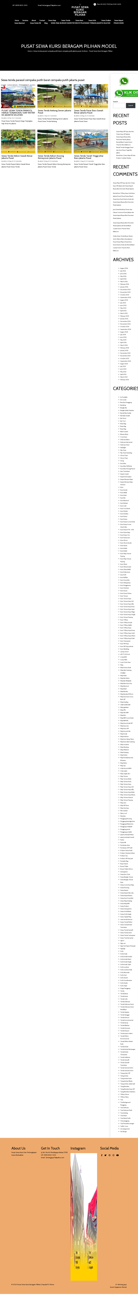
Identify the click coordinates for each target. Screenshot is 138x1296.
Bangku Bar (123, 408)
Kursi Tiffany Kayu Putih (127, 638)
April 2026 (123, 279)
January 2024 (124, 350)
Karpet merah (124, 474)
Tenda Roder (124, 1047)
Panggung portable (126, 832)
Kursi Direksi (124, 511)
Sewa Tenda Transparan (127, 935)
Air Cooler (123, 400)
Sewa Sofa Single (125, 914)
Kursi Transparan (125, 641)
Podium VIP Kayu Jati (126, 858)
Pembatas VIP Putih (126, 848)
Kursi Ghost (123, 540)
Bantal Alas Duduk (125, 413)
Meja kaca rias (124, 726)
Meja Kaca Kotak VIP (126, 723)
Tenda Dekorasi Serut (127, 1004)
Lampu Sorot (124, 652)
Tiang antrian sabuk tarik (127, 1084)
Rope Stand (124, 864)
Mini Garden (124, 811)
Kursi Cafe (123, 506)
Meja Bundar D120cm (126, 694)
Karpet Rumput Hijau (126, 479)
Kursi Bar (122, 498)
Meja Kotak (123, 734)
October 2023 (124, 358)
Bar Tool (122, 421)
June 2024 (123, 337)
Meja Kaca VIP (124, 728)
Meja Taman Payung (126, 800)
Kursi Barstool (124, 500)
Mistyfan (123, 816)
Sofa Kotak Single (125, 962)
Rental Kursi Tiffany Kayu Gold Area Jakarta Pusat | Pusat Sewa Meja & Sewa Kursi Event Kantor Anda (124, 196)
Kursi (121, 487)
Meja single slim (125, 774)
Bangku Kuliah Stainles (127, 410)
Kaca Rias (123, 463)
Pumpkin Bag (124, 861)
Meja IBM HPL (124, 720)
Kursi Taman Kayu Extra (127, 607)
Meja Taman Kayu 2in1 (127, 787)
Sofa (121, 951)
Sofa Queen (124, 978)
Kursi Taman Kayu (125, 599)
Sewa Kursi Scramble (126, 898)
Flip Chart (123, 450)
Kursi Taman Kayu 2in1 (127, 601)
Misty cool (123, 813)
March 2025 (124, 313)
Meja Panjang (124, 752)
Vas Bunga (123, 1131)
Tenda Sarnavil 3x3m (126, 1068)
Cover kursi (123, 437)
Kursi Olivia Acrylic (125, 567)
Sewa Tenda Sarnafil (126, 930)
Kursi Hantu (123, 545)
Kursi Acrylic (123, 490)
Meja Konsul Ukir (125, 731)
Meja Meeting (124, 747)
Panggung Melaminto (126, 824)
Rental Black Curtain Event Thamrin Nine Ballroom (122, 228)
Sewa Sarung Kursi (126, 909)
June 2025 (123, 305)
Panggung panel (125, 829)
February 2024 (124, 348)
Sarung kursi (124, 872)
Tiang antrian (124, 1076)
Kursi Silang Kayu (125, 583)
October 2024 (124, 326)
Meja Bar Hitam (125, 678)
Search (115, 102)
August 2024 (124, 332)
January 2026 (124, 287)
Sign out (122, 943)
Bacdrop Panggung (126, 402)
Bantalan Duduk (125, 416)
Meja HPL (123, 710)
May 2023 (123, 372)
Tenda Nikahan (124, 1025)
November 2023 (125, 356)
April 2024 (123, 342)
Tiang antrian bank (126, 1078)
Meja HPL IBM (124, 712)
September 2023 (125, 361)
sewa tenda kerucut (126, 919)
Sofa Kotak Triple (125, 964)
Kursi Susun (123, 591)
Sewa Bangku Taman (126, 877)
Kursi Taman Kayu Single (127, 614)
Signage (122, 948)
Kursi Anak (123, 495)
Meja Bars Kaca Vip (126, 683)
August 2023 (124, 364)
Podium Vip (124, 856)
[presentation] (72, 1217)
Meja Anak (123, 675)
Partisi (122, 840)
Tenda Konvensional (126, 1020)
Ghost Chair (124, 455)
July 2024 (123, 334)
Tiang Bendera (124, 1086)
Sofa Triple (123, 986)
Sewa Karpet (124, 890)
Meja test (123, 803)
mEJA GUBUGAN (125, 705)
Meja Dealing (124, 702)
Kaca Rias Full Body (126, 466)
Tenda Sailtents (125, 1057)
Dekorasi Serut (124, 445)
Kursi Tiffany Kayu (125, 628)
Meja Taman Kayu (125, 784)
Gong (122, 461)
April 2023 (123, 374)
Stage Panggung (125, 988)
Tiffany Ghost (124, 1094)
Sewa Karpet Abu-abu (127, 893)
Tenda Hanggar (125, 1015)
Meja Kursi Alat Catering (127, 742)
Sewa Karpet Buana (126, 895)
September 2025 (125, 297)
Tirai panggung (124, 1121)
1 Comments (17, 118)
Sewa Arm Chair (125, 874)
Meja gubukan (124, 707)
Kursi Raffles (124, 577)
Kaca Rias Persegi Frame (127, 469)
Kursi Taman (124, 596)
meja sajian (123, 771)
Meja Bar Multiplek (125, 681)
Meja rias (123, 766)
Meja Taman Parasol (126, 797)
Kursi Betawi (124, 503)
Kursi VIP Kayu (124, 644)
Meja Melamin (124, 750)
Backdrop (123, 405)
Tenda (122, 991)
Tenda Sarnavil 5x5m (126, 1070)
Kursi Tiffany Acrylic (126, 622)
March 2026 (124, 281)
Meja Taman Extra (125, 781)
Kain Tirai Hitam (125, 471)
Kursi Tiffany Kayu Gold (127, 633)
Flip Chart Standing (126, 453)
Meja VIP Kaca (124, 805)
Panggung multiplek (126, 826)
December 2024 (125, 321)
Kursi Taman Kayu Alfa (127, 604)
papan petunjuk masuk (127, 837)
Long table (123, 657)
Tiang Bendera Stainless (127, 1092)
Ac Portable (123, 397)
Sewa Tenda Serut (126, 933)
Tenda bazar (124, 996)
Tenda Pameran (125, 1028)
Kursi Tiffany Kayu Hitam (127, 636)
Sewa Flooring (124, 888)
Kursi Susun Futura (125, 593)
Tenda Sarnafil (124, 1060)
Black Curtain (124, 431)
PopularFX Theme (48, 1284)
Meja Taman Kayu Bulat (127, 792)
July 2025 (123, 303)
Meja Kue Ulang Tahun (127, 739)
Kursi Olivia (123, 564)
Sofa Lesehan (124, 967)
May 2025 (123, 308)
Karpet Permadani (125, 477)
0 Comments (90, 116)
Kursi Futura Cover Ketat (127, 522)
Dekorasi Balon (125, 439)
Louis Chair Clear (125, 662)
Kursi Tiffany (124, 620)
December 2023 (125, 353)
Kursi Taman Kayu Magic (127, 612)
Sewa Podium (124, 906)
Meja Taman (124, 776)
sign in (122, 940)
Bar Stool (123, 418)
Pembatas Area (125, 845)
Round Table (124, 866)
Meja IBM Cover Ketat (126, 718)
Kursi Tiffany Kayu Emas (127, 630)
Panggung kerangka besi (127, 821)
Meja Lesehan (124, 744)
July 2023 (123, 366)
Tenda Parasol (124, 1031)
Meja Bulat (123, 689)
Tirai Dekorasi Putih (126, 1110)
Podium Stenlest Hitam (127, 853)
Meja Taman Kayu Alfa (127, 789)
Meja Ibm (123, 715)
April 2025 (123, 311)
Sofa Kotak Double (126, 956)
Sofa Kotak (123, 954)
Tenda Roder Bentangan (127, 1049)
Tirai (121, 1100)
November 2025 (125, 292)
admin (5, 118)
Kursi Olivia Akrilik (125, 569)
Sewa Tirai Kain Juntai (126, 938)
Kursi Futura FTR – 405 (127, 530)
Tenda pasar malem (126, 1033)
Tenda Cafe (123, 999)
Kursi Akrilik (123, 493)
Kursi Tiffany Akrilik (126, 625)
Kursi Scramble (125, 580)
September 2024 (125, 329)
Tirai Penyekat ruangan (127, 1123)
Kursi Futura (123, 516)
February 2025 (124, 316)
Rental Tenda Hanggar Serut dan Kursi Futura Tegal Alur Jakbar (124, 150)
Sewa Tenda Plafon (126, 922)
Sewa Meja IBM (125, 903)
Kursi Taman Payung (126, 617)
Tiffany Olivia (124, 1097)
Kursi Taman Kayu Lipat (127, 609)
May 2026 (123, 276)
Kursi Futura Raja (125, 532)
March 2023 (123, 377)
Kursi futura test (125, 538)
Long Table (123, 660)
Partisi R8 (123, 842)
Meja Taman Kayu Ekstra (127, 795)
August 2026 (124, 268)
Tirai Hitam (123, 1116)
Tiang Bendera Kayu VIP (127, 1089)
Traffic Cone (124, 1126)
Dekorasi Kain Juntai (126, 442)
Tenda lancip (124, 1023)
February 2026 (124, 284)
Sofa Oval (123, 975)
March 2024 (124, 345)
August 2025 (124, 300)
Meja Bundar (124, 691)
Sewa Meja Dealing (126, 901)
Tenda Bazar (124, 994)
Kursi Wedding (124, 649)
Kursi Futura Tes (125, 535)
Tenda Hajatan (124, 1012)
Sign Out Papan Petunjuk (127, 946)
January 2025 (124, 319)
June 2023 (123, 369)
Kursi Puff (123, 575)
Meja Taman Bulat (125, 779)
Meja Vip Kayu (124, 808)
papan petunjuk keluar (127, 834)
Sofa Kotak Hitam (125, 959)
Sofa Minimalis (125, 972)
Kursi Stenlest (124, 588)
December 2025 (125, 289)
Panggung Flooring (126, 819)
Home (30, 51)
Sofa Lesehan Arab (126, 970)
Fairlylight (123, 447)
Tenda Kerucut (124, 1017)
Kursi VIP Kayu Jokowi (126, 646)
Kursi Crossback (125, 508)
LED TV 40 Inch (125, 654)
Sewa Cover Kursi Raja (127, 885)
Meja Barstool (124, 686)
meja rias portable (125, 768)
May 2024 (123, 340)
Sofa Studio (124, 983)
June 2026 (123, 274)
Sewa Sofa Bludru (125, 911)
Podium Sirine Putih (126, 850)
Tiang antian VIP (125, 1073)
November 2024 (125, 324)
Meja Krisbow (124, 736)
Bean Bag (123, 424)
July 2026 (123, 271)
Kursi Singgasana (125, 585)
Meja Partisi (123, 755)
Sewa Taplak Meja (125, 917)
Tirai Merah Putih (125, 1118)
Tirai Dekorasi (124, 1108)
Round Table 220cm (126, 869)
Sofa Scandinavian (126, 980)
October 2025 (124, 295)
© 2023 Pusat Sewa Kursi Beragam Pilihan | (26, 1284)
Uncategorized (125, 1129)
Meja (121, 665)
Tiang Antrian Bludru (126, 1081)
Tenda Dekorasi (125, 1002)
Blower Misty (124, 434)
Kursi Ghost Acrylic (126, 543)
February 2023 (124, 380)
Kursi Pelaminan (125, 572)
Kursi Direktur (124, 514)
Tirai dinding (124, 1113)
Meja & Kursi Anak (125, 667)
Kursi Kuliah (123, 548)
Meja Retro (123, 763)
